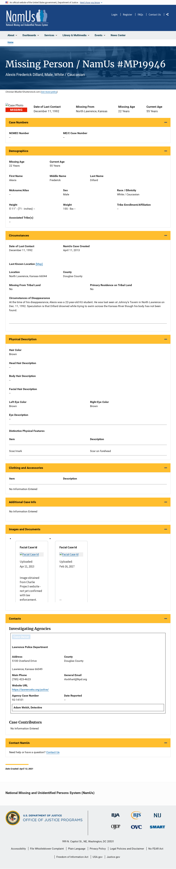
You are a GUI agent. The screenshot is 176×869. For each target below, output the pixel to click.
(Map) (39, 264)
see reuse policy (49, 91)
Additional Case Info (22, 502)
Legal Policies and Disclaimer (127, 848)
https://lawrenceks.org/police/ (30, 689)
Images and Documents (24, 529)
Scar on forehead (100, 451)
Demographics (18, 151)
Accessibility (18, 848)
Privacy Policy (98, 848)
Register (127, 14)
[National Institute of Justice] (157, 813)
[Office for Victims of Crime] (136, 827)
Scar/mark (15, 451)
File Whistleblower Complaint (47, 848)
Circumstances (19, 235)
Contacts (15, 618)
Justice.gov (113, 857)
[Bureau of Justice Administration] (116, 813)
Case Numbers (18, 122)
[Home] (27, 18)
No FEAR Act (155, 848)
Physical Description (23, 339)
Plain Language (76, 848)
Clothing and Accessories (26, 468)
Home (10, 42)
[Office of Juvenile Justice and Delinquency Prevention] (115, 827)
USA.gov (97, 857)
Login (114, 14)
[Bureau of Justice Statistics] (136, 817)
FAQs (140, 14)
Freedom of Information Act (72, 857)
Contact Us (155, 14)
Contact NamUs (19, 743)
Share (168, 15)
